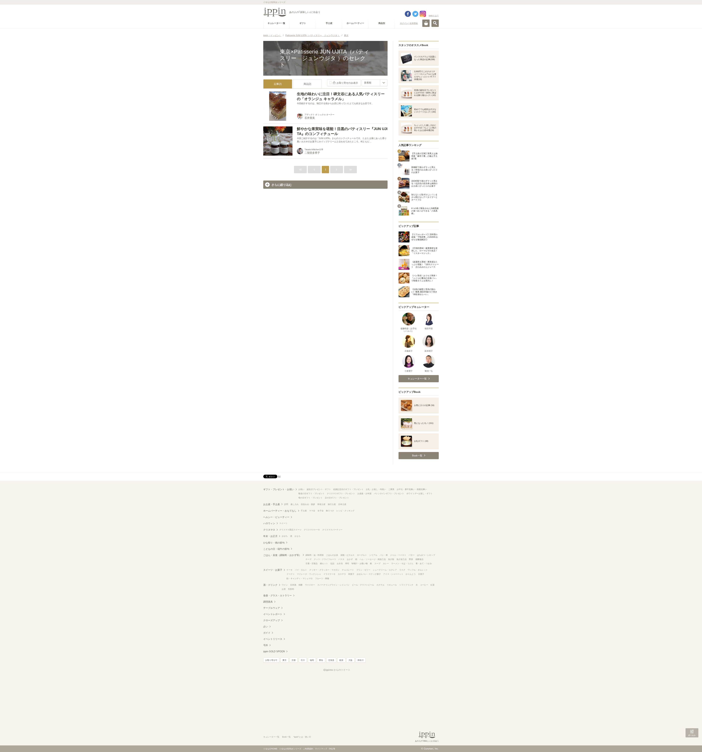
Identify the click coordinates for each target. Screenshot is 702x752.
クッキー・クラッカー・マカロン (324, 570)
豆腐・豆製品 (311, 563)
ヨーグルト (362, 555)
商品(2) (307, 84)
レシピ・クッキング (345, 511)
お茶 (284, 589)
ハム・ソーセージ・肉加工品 (373, 559)
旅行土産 (332, 504)
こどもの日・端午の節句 (276, 549)
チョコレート (348, 570)
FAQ (331, 749)
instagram (423, 14)
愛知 (321, 660)
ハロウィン (269, 523)
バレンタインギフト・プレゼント (389, 493)
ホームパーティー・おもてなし (280, 510)
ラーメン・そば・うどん (402, 563)
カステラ (342, 574)
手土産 (304, 511)
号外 (265, 645)
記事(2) (278, 84)
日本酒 (293, 585)
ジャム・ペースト (398, 555)
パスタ (341, 559)
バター (412, 555)
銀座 (341, 660)
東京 (284, 660)
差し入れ (294, 504)
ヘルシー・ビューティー (276, 517)
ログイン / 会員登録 (409, 23)
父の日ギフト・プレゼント (337, 498)
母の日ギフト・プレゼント (310, 498)
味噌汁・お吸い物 (360, 563)
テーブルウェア (271, 608)
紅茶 (433, 585)
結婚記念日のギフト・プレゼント (348, 489)
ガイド (266, 632)
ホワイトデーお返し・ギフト (419, 493)
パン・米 (384, 555)
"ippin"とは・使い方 (302, 737)
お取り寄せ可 (271, 660)
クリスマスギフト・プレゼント (341, 493)
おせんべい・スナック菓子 (369, 574)
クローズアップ (271, 620)
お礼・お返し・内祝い (376, 489)
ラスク (402, 570)
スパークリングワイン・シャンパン (333, 585)
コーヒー (424, 585)
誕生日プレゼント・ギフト (319, 489)
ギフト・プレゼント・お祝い (278, 489)
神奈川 (361, 660)
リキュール (392, 585)
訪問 (286, 504)
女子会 (321, 511)
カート (426, 23)
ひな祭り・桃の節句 (274, 542)
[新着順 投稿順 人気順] (375, 82)
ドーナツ (290, 574)
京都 (294, 660)
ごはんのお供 (332, 555)
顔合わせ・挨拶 (308, 504)
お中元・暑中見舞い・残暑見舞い (412, 489)
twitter (415, 14)
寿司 (347, 563)
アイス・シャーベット (393, 574)
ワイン (285, 585)
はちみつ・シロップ (426, 555)
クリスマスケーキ (312, 530)
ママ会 (312, 511)
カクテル (380, 585)
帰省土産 (321, 504)
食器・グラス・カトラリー (277, 595)
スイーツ (283, 523)
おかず (350, 559)
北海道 (331, 660)
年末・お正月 (270, 536)
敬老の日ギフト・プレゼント (311, 493)
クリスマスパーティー (332, 530)
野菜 (411, 559)
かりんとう (411, 574)
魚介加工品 (402, 559)
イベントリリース (272, 639)
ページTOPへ (692, 743)
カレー (386, 563)
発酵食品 (419, 559)
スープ (377, 563)
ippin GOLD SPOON (274, 651)
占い (265, 626)
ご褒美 (391, 489)
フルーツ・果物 (322, 578)
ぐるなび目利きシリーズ (290, 749)
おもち (298, 536)
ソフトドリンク (406, 585)
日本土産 (342, 504)
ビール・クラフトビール (363, 585)
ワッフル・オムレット (418, 570)
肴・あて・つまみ (424, 563)
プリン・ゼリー (363, 570)
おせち (285, 536)
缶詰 (332, 563)
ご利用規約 (308, 749)
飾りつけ (330, 511)
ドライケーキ (329, 574)
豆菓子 (421, 574)
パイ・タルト (301, 570)
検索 (435, 23)
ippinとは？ (434, 15)
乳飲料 (291, 589)
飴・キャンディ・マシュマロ (299, 578)
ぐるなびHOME (270, 749)
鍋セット (324, 563)
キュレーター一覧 (271, 737)
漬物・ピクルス (347, 555)
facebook (408, 14)
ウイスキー (310, 585)
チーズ (308, 559)
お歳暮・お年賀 (364, 493)
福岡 (312, 660)
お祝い (301, 489)
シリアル (373, 555)
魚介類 (391, 559)
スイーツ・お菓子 (272, 570)
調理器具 (268, 601)
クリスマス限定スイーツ (290, 530)
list (279, 476)
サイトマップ (321, 749)
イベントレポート (272, 614)
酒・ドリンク (270, 585)
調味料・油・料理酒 (314, 555)
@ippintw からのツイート (336, 670)
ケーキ (289, 570)
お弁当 (340, 563)
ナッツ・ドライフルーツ (325, 559)
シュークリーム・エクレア (385, 570)
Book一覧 (286, 737)
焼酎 (301, 585)
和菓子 (351, 574)
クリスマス (269, 529)
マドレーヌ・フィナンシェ (309, 574)
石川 (303, 660)
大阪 (350, 660)
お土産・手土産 (271, 504)
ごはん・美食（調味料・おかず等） (282, 555)
